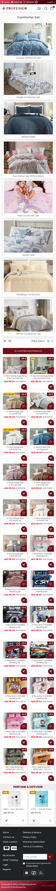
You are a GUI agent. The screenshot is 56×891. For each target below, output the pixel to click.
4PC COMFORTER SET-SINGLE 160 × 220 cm (14, 768)
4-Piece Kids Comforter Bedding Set (42, 555)
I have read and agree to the (38, 864)
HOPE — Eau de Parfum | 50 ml (42, 809)
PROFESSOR (48, 885)
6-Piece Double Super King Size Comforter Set (14, 377)
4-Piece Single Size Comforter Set (15, 412)
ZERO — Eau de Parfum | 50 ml (14, 809)
